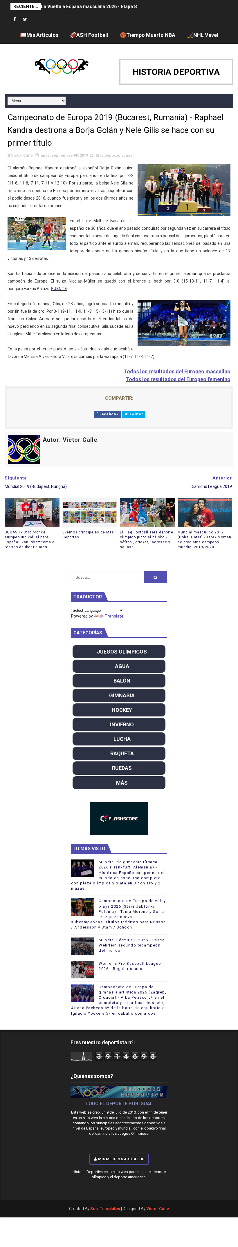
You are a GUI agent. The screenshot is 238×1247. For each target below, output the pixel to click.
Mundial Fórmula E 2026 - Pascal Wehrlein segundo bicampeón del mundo (132, 945)
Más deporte (107, 155)
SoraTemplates (105, 1208)
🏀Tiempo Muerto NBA (147, 35)
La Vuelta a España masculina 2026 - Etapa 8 (89, 6)
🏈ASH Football (89, 35)
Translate (113, 616)
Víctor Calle (157, 1208)
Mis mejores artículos (121, 1159)
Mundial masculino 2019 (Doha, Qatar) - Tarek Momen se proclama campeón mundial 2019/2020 (204, 539)
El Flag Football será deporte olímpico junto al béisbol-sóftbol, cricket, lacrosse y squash (146, 539)
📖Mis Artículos (39, 35)
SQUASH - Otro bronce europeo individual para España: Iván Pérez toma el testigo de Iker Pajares (30, 539)
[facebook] (14, 19)
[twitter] (25, 19)
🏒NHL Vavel (202, 35)
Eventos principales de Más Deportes (88, 534)
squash (128, 155)
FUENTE (59, 288)
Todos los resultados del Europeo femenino (178, 379)
